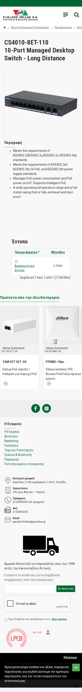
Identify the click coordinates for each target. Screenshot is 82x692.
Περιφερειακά (63, 27)
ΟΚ (76, 667)
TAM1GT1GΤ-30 (14, 362)
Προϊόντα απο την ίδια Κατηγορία (29, 297)
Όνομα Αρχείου (26, 252)
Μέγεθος (58, 252)
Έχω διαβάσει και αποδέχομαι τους (38, 619)
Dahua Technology (13, 347)
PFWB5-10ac (55, 362)
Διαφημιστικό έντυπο (25, 268)
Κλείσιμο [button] (70, 657)
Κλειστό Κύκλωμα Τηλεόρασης (30, 27)
